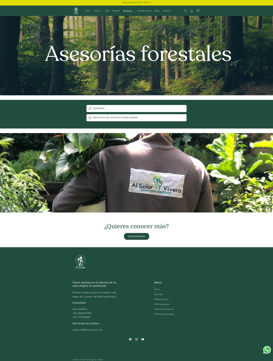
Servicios (158, 294)
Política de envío (162, 304)
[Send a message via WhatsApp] (267, 349)
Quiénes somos (161, 299)
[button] (98, 11)
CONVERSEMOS (136, 236)
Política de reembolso (164, 314)
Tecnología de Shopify (94, 359)
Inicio (157, 289)
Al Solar (82, 359)
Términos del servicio (164, 309)
